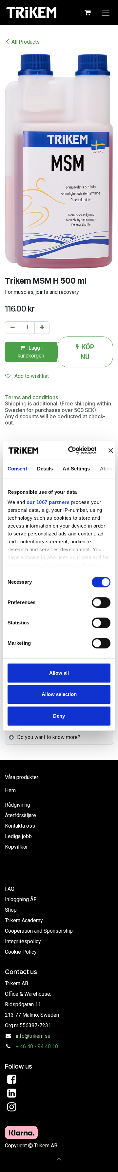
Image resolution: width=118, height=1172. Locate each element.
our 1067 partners (48, 502)
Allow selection (59, 694)
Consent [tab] (17, 468)
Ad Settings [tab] (76, 468)
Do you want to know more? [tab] (48, 737)
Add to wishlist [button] (31, 376)
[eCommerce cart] (87, 12)
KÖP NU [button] (87, 352)
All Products (25, 42)
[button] (59, 1159)
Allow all (59, 673)
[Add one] (42, 327)
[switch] (101, 602)
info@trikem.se (33, 1036)
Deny (59, 716)
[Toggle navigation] (105, 12)
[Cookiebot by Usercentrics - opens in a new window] (72, 450)
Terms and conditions (31, 397)
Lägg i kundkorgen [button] (31, 352)
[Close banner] (110, 450)
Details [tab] (45, 468)
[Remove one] (12, 327)
